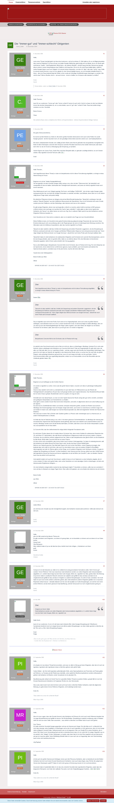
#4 (104, 166)
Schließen (103, 800)
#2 (104, 95)
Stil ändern (103, 791)
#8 (104, 530)
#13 (104, 751)
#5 (104, 279)
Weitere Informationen (93, 800)
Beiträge (13, 74)
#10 (104, 599)
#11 (104, 657)
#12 (104, 708)
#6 (104, 374)
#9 (104, 566)
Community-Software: (57, 797)
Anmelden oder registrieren (91, 2)
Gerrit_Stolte (20, 46)
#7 (104, 501)
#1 (104, 53)
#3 (104, 129)
